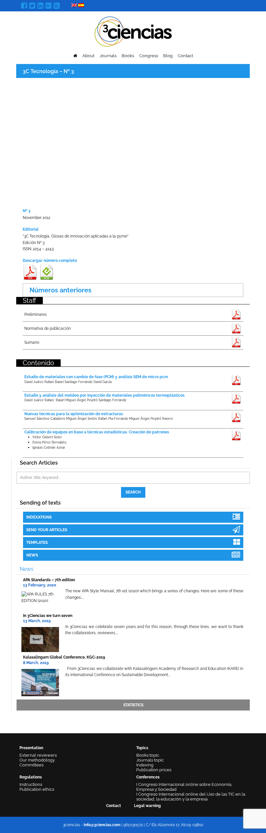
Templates (37, 542)
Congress (148, 55)
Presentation (31, 748)
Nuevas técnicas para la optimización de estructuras (73, 414)
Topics (142, 748)
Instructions (30, 784)
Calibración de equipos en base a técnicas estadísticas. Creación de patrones (96, 432)
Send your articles (46, 530)
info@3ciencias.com (102, 825)
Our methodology (37, 760)
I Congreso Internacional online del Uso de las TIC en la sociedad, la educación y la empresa (190, 796)
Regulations (30, 777)
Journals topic (150, 760)
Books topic (147, 755)
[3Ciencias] (133, 30)
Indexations (39, 517)
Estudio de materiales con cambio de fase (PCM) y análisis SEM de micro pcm (96, 377)
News (32, 555)
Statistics (133, 705)
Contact (185, 55)
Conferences (148, 777)
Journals (108, 55)
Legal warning (147, 805)
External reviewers (38, 755)
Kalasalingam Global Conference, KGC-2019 (64, 657)
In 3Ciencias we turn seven (47, 615)
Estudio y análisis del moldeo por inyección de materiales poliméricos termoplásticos (104, 395)
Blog (168, 55)
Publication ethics (36, 789)
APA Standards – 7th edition (49, 580)
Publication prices (153, 769)
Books (128, 55)
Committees (31, 765)
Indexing (144, 765)
